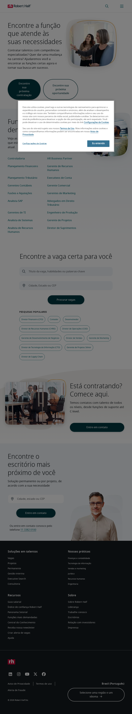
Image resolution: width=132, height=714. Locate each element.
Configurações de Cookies (96, 123)
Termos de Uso (67, 129)
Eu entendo (98, 143)
